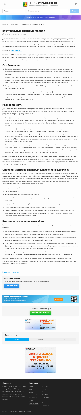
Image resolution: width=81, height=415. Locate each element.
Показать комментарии (40, 313)
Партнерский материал (10, 272)
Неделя (16, 339)
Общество (14, 24)
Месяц (40, 339)
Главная (5, 24)
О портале (45, 406)
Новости (31, 389)
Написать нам (12, 286)
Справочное (33, 398)
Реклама (45, 403)
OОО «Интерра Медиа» (23, 411)
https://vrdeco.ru (16, 50)
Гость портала (33, 403)
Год (64, 339)
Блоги (31, 401)
